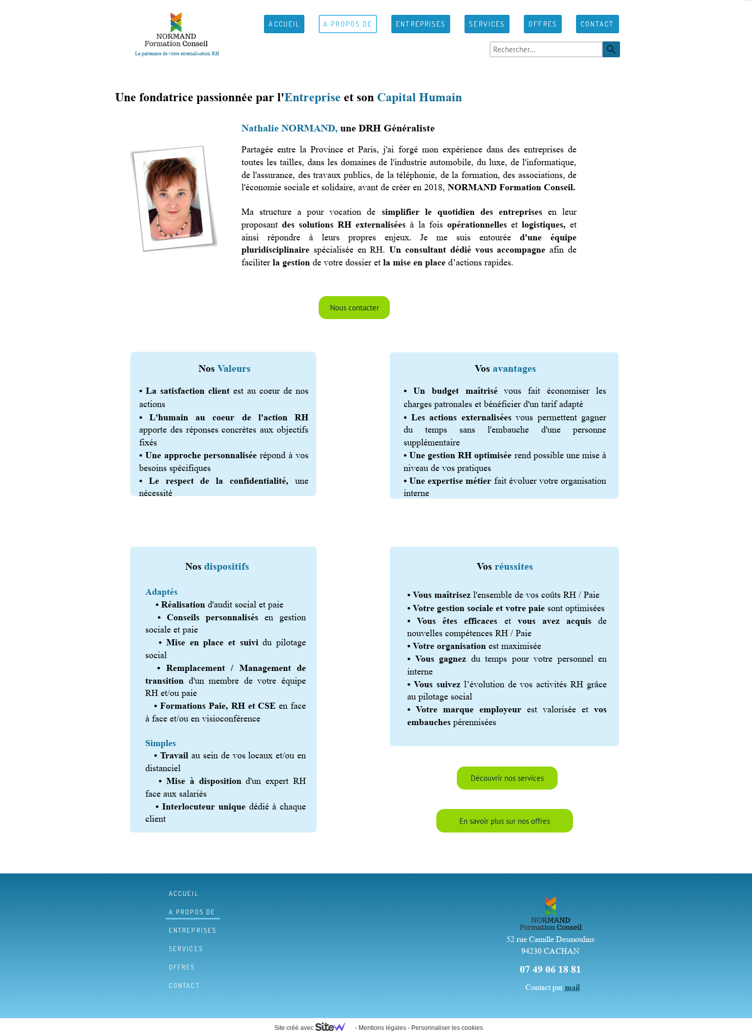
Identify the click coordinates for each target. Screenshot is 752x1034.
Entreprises (421, 23)
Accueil (284, 23)
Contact (597, 23)
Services (487, 23)
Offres (542, 23)
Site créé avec (294, 1027)
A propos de (347, 23)
